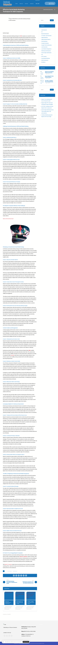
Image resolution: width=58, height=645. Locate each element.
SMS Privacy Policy (35, 643)
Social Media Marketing (45, 58)
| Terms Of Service (26, 643)
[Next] (35, 588)
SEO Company (44, 56)
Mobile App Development (46, 50)
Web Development (44, 60)
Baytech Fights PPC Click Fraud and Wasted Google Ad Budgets (49, 77)
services (12, 355)
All (5, 606)
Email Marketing (44, 41)
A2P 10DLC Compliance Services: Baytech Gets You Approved (49, 81)
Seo (42, 54)
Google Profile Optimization (46, 45)
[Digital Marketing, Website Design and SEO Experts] (7, 3)
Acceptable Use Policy (41, 643)
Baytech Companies (23, 556)
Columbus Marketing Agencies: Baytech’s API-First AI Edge (47, 115)
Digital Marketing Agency (45, 39)
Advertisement (44, 29)
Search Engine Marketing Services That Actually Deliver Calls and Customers (47, 111)
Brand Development (9, 606)
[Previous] (33, 588)
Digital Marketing (6, 607)
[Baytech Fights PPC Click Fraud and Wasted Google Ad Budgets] (42, 77)
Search (52, 20)
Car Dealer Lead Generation (46, 35)
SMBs (29, 350)
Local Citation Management (46, 48)
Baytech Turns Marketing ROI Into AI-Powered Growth (49, 72)
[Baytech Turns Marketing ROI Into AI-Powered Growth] (42, 73)
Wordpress (43, 62)
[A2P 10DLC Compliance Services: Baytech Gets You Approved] (42, 82)
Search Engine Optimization (46, 52)
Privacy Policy (31, 643)
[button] (41, 4)
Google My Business (45, 43)
